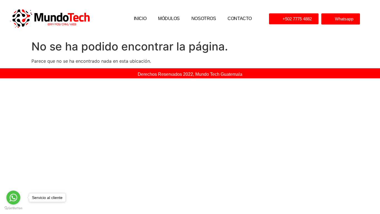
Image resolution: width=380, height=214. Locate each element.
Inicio (140, 18)
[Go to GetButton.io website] (13, 208)
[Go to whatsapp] (13, 198)
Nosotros (203, 18)
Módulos (169, 18)
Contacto (239, 18)
